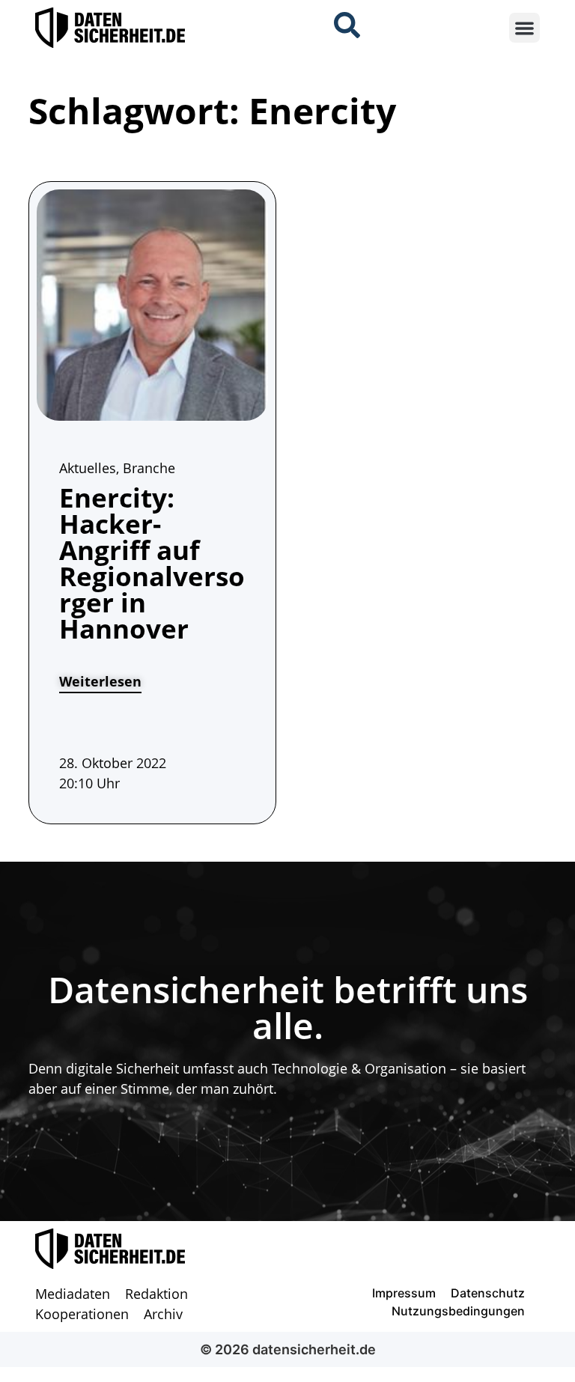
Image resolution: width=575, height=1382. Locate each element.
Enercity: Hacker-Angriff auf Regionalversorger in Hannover (152, 563)
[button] (524, 28)
